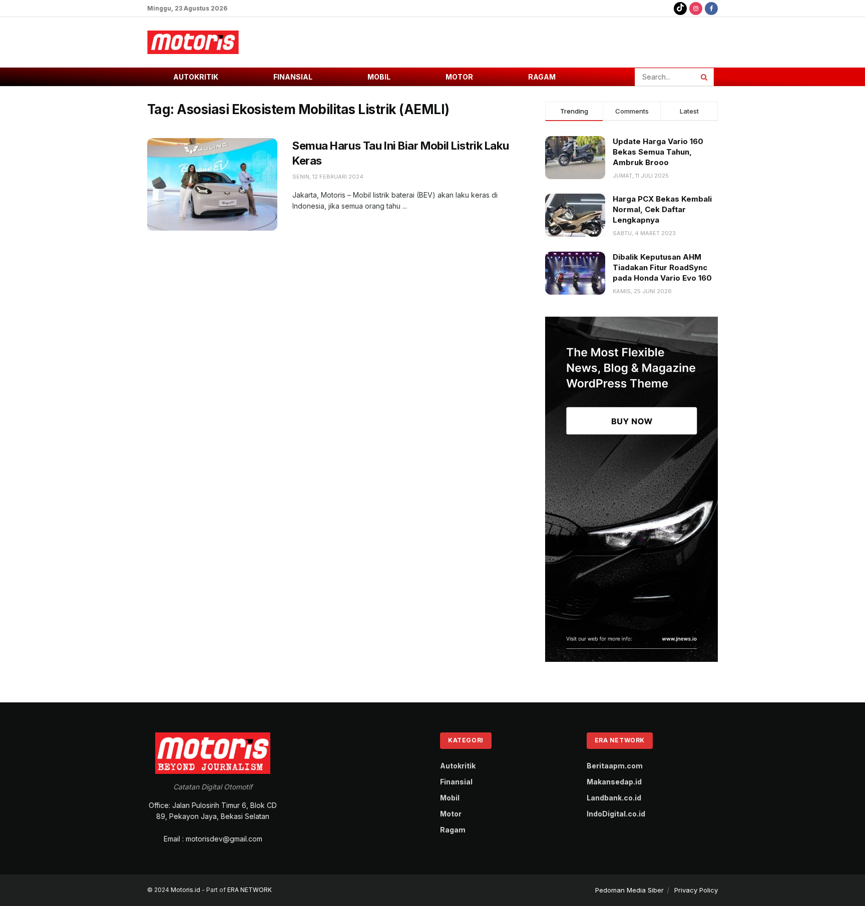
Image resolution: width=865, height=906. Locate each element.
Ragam (542, 77)
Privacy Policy (696, 890)
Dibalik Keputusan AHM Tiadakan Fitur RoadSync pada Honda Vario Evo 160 (662, 267)
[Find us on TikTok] (680, 8)
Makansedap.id (614, 781)
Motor (459, 77)
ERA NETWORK (249, 889)
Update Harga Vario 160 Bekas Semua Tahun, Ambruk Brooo (658, 152)
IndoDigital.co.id (616, 813)
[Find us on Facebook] (711, 8)
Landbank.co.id (614, 797)
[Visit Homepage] (193, 42)
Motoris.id (185, 889)
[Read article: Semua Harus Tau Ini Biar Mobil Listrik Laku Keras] (212, 184)
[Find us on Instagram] (695, 8)
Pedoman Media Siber (629, 890)
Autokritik (195, 77)
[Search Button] (705, 77)
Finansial (292, 77)
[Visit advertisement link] (631, 489)
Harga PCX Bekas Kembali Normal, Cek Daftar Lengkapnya (662, 209)
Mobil (378, 77)
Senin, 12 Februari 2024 (327, 176)
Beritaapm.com (615, 765)
